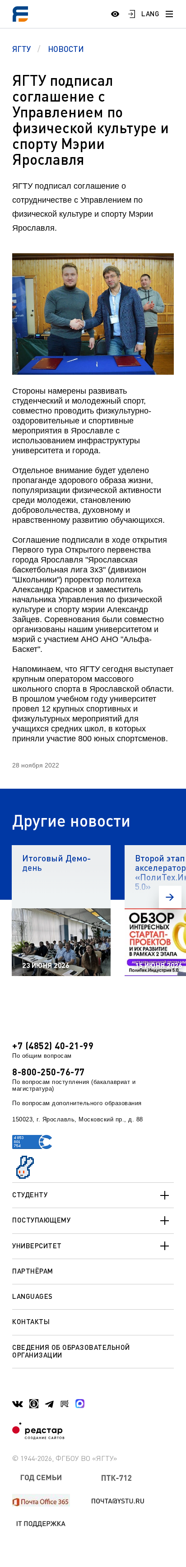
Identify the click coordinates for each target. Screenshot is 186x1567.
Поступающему (41, 1220)
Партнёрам (32, 1271)
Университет (37, 1246)
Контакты (31, 1321)
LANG (150, 13)
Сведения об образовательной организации (71, 1351)
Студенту (29, 1194)
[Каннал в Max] (79, 1403)
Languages (32, 1296)
